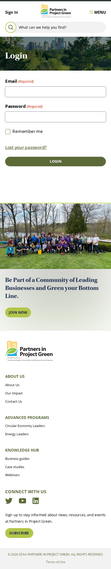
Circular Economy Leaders (25, 425)
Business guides (17, 458)
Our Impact (14, 393)
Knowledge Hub (22, 450)
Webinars (12, 475)
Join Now (18, 312)
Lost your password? (26, 147)
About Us (15, 376)
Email (11, 81)
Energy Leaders (17, 434)
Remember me (27, 131)
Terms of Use (55, 562)
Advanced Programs (27, 417)
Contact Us (13, 401)
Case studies (14, 467)
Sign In (11, 12)
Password (15, 106)
